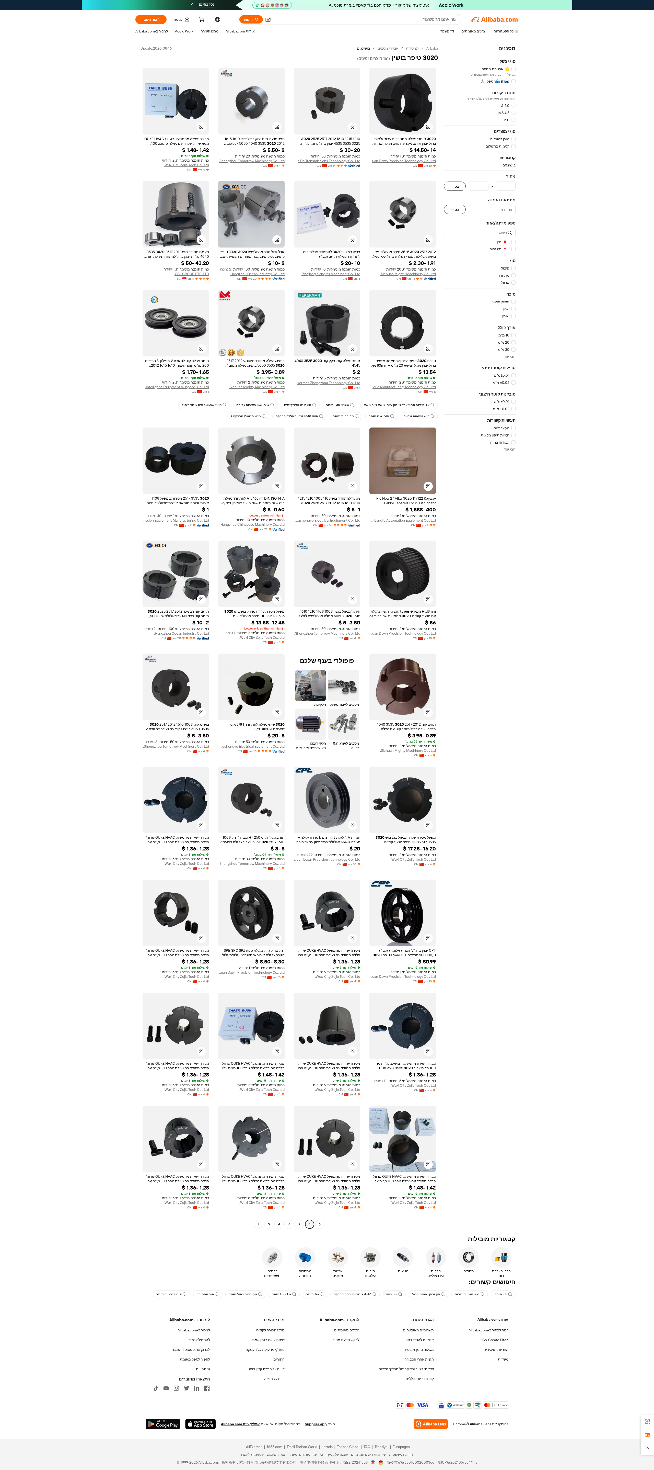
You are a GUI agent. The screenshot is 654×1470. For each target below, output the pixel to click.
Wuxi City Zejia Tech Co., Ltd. (186, 165)
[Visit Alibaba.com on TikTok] (156, 1388)
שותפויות (203, 1369)
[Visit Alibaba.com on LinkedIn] (197, 1388)
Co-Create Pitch (495, 1340)
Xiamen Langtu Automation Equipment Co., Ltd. (402, 520)
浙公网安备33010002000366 (410, 1462)
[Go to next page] (258, 1224)
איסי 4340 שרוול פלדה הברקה (297, 416)
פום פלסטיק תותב (169, 1294)
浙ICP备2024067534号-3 (457, 1462)
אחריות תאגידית (496, 1350)
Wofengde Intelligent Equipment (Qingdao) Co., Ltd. (176, 387)
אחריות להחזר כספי (419, 1340)
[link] (647, 1421)
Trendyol (381, 1447)
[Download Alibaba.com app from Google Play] (163, 1424)
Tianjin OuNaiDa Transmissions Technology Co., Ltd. (327, 161)
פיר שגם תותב (379, 416)
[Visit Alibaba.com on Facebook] (207, 1388)
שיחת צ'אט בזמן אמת (268, 1340)
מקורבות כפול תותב (243, 1294)
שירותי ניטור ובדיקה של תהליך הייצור (406, 1369)
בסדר (454, 186)
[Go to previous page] (319, 1224)
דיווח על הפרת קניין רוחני (266, 1369)
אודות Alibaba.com (492, 1319)
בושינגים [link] (363, 48)
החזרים (279, 1359)
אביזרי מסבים (388, 48)
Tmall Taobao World (302, 1447)
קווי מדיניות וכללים (420, 1379)
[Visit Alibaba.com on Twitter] (186, 1388)
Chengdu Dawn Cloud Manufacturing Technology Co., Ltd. (402, 387)
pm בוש (391, 1294)
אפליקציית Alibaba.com (240, 1424)
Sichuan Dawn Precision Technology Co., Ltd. (402, 161)
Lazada (327, 1447)
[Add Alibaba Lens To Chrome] (431, 1424)
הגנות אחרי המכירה (419, 1359)
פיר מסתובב (205, 1294)
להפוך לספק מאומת (195, 1359)
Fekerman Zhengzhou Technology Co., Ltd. (327, 383)
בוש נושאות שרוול (416, 416)
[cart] (201, 20)
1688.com (274, 1447)
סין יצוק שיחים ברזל (426, 1294)
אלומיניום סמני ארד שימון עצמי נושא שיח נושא (396, 405)
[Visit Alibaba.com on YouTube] (166, 1388)
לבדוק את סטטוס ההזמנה (191, 1350)
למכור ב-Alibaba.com (194, 1330)
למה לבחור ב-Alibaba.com (488, 1330)
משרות (503, 1359)
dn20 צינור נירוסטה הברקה (352, 1294)
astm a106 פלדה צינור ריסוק (201, 405)
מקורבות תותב (343, 416)
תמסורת (412, 48)
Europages (401, 1447)
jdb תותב (500, 1294)
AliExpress (254, 1447)
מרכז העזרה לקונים (270, 1330)
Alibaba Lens (480, 1424)
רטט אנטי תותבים (467, 1294)
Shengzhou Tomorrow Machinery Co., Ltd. (252, 161)
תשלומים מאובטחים (418, 1330)
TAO (367, 1447)
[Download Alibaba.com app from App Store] (200, 1424)
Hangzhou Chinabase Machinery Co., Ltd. (252, 524)
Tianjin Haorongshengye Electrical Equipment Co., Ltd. (327, 520)
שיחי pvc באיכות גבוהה (252, 405)
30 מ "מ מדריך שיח (297, 405)
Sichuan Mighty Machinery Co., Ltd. (408, 274)
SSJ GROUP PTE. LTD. (191, 274)
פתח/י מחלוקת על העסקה (265, 1350)
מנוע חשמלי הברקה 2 (246, 416)
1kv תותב (312, 1294)
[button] (268, 19)
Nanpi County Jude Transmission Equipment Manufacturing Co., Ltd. (176, 520)
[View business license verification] (373, 1462)
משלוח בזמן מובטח (419, 1350)
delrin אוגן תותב (337, 405)
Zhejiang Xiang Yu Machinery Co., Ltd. (330, 274)
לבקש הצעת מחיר (346, 1340)
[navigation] (480, 637)
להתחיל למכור (199, 1340)
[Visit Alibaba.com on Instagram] (176, 1388)
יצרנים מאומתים (346, 1330)
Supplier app (316, 1424)
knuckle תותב (281, 1294)
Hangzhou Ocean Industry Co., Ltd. (257, 274)
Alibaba (432, 48)
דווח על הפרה (274, 1379)
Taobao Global (348, 1447)
